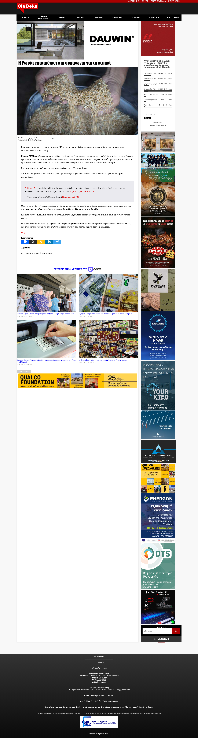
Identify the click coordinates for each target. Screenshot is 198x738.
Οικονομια (117, 18)
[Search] (176, 631)
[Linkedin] (49, 242)
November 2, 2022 (70, 197)
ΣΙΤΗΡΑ (27, 371)
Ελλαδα (81, 18)
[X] (33, 242)
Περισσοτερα (172, 18)
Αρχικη (25, 18)
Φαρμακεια (133, 1)
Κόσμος (39, 140)
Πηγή (23, 232)
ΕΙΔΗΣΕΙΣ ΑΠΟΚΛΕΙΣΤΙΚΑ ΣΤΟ (71, 269)
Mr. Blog (32, 140)
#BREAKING (31, 188)
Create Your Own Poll (158, 125)
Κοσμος (99, 18)
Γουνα (62, 18)
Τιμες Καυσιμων (158, 1)
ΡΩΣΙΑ (20, 371)
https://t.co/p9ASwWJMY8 (82, 191)
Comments (158, 123)
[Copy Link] (41, 242)
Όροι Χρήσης (99, 662)
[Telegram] (57, 242)
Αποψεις (135, 18)
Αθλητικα (154, 18)
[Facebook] (25, 242)
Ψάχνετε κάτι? (161, 627)
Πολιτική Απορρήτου (99, 668)
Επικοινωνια (174, 1)
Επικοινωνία (99, 657)
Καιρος (145, 1)
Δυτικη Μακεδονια (44, 18)
